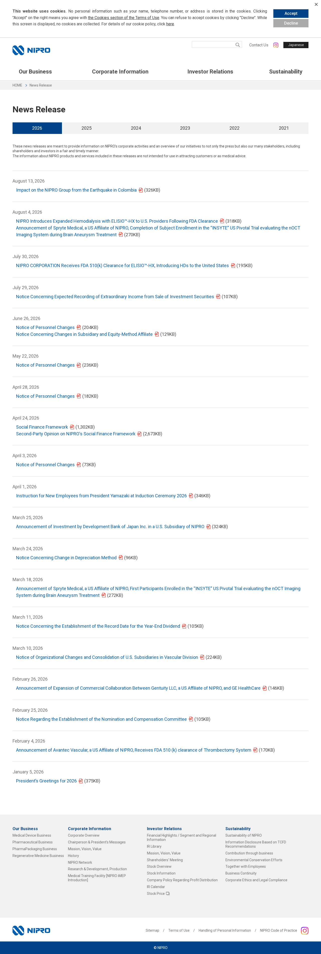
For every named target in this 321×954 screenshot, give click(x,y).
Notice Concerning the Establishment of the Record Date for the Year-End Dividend (98, 626)
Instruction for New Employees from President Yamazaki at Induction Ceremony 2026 (101, 495)
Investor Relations (210, 71)
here (170, 24)
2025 (87, 128)
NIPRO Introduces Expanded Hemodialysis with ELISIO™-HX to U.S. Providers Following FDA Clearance (117, 221)
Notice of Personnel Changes (45, 327)
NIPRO (31, 50)
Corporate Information (120, 71)
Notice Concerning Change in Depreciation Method (66, 557)
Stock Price (156, 894)
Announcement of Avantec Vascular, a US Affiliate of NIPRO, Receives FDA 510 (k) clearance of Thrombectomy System (133, 750)
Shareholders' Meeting (165, 860)
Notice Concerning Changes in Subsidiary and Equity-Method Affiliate (84, 334)
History (73, 856)
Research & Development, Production (97, 869)
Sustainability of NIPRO (243, 835)
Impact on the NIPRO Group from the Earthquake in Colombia (76, 190)
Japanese (296, 45)
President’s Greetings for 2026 (46, 780)
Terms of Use (179, 930)
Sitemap (152, 930)
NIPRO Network (80, 862)
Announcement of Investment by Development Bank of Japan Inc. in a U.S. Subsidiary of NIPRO (110, 526)
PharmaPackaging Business (35, 849)
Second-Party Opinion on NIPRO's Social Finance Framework (75, 433)
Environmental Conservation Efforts (253, 860)
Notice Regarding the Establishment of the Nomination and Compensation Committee (101, 719)
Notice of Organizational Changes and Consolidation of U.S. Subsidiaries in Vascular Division (107, 657)
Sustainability (285, 71)
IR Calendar (156, 887)
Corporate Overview (84, 835)
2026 (37, 128)
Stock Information (161, 873)
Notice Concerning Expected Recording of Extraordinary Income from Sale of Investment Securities (115, 296)
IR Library (154, 846)
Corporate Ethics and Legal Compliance (256, 880)
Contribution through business (249, 853)
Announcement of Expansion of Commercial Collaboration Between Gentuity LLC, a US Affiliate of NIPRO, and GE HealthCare (138, 688)
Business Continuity (241, 873)
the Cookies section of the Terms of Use (123, 17)
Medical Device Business (32, 835)
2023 (185, 128)
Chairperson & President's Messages (97, 842)
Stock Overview (159, 866)
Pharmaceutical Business (33, 842)
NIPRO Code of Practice (278, 930)
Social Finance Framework (42, 427)
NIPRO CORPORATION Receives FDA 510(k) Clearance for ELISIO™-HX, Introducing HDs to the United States (122, 265)
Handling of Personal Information (225, 930)
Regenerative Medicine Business (38, 856)
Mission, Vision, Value (85, 849)
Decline (291, 23)
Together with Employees (245, 866)
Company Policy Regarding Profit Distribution (182, 880)
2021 (284, 128)
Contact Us (258, 45)
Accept (291, 13)
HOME (17, 85)
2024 (136, 128)
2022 (234, 128)
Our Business (35, 71)
